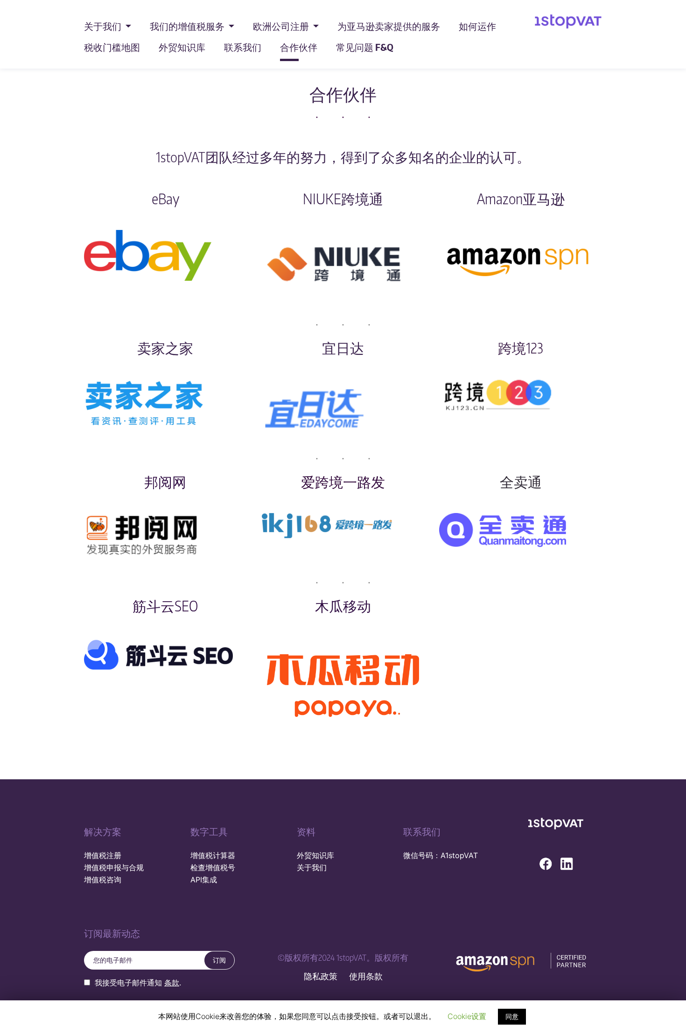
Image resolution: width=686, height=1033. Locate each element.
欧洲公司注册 (282, 26)
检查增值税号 (212, 867)
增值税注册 (102, 855)
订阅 (219, 960)
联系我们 (242, 47)
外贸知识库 (182, 47)
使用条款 (366, 976)
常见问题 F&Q (364, 47)
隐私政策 (320, 976)
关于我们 (103, 26)
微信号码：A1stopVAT (440, 855)
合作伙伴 (298, 47)
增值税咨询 (102, 879)
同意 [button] (511, 1016)
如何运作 (477, 26)
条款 (171, 982)
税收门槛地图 (112, 47)
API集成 (203, 879)
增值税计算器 (212, 855)
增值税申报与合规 (114, 867)
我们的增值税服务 (188, 26)
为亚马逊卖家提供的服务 (388, 26)
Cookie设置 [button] (467, 1016)
